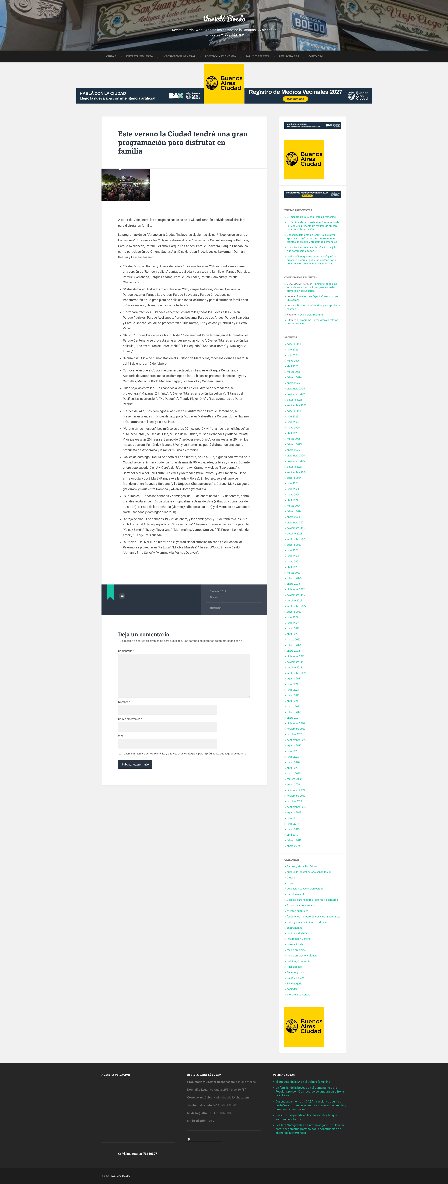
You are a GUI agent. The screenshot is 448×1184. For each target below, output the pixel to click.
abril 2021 (292, 701)
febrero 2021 (294, 712)
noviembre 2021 (296, 662)
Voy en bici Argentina (310, 314)
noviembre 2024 (296, 461)
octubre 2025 (294, 399)
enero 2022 (293, 650)
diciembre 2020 (296, 723)
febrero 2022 (294, 645)
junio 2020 (293, 756)
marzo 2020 (293, 773)
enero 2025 (293, 450)
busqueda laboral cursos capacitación (309, 872)
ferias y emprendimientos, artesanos (308, 922)
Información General (179, 56)
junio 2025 (293, 422)
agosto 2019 (294, 812)
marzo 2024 (293, 505)
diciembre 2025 (296, 388)
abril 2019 (292, 834)
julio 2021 (292, 684)
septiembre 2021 (296, 673)
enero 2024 (293, 517)
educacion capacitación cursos (305, 888)
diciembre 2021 (296, 656)
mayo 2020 (293, 762)
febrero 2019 (294, 840)
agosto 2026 (294, 344)
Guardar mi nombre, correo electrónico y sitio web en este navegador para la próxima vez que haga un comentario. (185, 753)
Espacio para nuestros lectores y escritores (312, 899)
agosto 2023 (294, 544)
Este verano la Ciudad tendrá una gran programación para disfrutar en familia (183, 142)
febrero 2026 (294, 377)
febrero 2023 (294, 578)
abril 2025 (292, 433)
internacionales (296, 944)
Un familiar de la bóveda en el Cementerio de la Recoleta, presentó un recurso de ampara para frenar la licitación (313, 226)
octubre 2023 (294, 533)
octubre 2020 (294, 734)
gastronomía (294, 927)
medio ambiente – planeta (302, 955)
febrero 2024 (294, 511)
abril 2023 (292, 567)
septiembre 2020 (296, 740)
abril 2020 (292, 768)
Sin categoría (294, 983)
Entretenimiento (139, 56)
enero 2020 (293, 784)
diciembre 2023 (296, 522)
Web (121, 736)
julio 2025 (292, 416)
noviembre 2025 (296, 394)
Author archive (122, 596)
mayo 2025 (293, 427)
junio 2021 (293, 689)
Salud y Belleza (258, 56)
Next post (215, 607)
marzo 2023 (293, 572)
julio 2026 (292, 349)
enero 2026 (293, 383)
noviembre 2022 (296, 595)
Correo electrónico (130, 719)
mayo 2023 (293, 561)
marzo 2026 (293, 371)
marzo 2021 (293, 706)
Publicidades (289, 56)
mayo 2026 (293, 360)
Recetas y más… (296, 972)
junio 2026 (293, 355)
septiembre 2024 (296, 472)
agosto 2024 (294, 477)
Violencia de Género (298, 994)
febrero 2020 (294, 779)
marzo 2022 (293, 639)
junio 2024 (293, 489)
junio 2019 (293, 823)
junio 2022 (293, 623)
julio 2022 (292, 617)
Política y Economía (220, 56)
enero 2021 (293, 717)
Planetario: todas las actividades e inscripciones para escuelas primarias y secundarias (312, 287)
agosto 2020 (294, 745)
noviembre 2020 (296, 728)
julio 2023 (292, 550)
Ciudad (111, 56)
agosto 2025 (294, 411)
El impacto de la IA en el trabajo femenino (311, 216)
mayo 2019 (293, 829)
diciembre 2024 (296, 455)
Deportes (292, 883)
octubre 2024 (294, 466)
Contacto (316, 56)
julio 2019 (292, 818)
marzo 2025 (293, 438)
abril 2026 (292, 366)
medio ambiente (296, 950)
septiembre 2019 (296, 807)
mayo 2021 (293, 695)
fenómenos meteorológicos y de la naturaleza (314, 916)
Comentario (126, 651)
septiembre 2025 (296, 405)
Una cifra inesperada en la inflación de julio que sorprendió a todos (312, 249)
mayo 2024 (293, 494)
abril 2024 (292, 500)
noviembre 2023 (296, 528)
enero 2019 (293, 846)
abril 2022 (292, 634)
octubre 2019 (294, 801)
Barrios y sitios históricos (302, 866)
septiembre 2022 (296, 606)
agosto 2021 (294, 678)
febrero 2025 (294, 444)
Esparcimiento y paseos (301, 905)
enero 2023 (293, 583)
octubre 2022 (294, 600)
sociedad (292, 989)
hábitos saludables (298, 933)
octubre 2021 (294, 667)
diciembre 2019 (296, 790)
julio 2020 (292, 751)
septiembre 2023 (296, 539)
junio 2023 (293, 556)
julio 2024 (292, 483)
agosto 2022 (294, 611)
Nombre (124, 702)
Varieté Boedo (224, 18)
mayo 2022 (293, 628)
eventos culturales (297, 911)
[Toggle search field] (340, 56)
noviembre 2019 (296, 795)
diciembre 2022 (296, 589)
